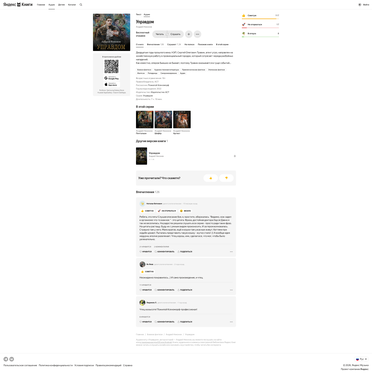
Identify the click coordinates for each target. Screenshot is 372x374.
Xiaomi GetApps (119, 93)
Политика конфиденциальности (56, 365)
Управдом (148, 95)
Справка (127, 365)
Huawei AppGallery (105, 93)
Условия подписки (84, 365)
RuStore (102, 90)
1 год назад (182, 303)
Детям (61, 4)
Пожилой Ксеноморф (158, 85)
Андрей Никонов (144, 27)
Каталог (72, 4)
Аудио (52, 4)
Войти (366, 4)
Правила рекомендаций (108, 365)
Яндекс (364, 369)
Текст (138, 14)
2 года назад (179, 264)
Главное (41, 4)
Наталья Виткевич (154, 204)
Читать (160, 34)
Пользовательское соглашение (20, 365)
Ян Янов (149, 264)
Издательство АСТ (160, 92)
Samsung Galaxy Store (115, 90)
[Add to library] (235, 156)
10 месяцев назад (190, 204)
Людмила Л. (151, 303)
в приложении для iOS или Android (156, 342)
